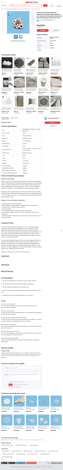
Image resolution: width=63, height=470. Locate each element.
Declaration (44, 466)
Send (11, 384)
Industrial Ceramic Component (8, 454)
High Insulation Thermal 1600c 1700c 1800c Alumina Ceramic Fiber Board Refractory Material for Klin (19, 108)
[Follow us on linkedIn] (61, 463)
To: (7, 371)
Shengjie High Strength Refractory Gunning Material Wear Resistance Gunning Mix (43, 108)
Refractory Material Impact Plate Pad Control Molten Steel (43, 70)
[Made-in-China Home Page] (31, 2)
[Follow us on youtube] (57, 463)
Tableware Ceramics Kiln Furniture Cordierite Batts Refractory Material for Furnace (31, 70)
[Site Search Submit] (45, 5)
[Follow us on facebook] (52, 463)
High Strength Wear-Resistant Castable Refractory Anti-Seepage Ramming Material (18, 70)
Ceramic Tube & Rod (36, 9)
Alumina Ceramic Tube (34, 445)
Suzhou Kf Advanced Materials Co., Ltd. (47, 19)
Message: (6, 374)
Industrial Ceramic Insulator (7, 445)
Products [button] (12, 5)
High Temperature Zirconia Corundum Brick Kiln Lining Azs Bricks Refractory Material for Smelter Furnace (55, 108)
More (2, 459)
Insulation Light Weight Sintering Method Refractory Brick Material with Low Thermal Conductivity (19, 89)
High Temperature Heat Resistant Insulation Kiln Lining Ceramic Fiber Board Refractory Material (55, 89)
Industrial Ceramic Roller (45, 454)
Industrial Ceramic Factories (40, 451)
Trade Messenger (21, 463)
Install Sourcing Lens (32, 463)
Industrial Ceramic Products (25, 9)
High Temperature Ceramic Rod (21, 445)
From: (7, 368)
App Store (4, 463)
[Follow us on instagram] (55, 463)
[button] (2, 2)
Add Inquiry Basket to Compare (18, 40)
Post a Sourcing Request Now (15, 386)
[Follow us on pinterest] (59, 463)
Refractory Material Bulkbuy (7, 457)
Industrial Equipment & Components (12, 9)
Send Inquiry (43, 30)
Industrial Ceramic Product (53, 451)
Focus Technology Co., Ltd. (22, 466)
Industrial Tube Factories (16, 451)
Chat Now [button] (57, 30)
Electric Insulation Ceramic (33, 454)
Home (2, 9)
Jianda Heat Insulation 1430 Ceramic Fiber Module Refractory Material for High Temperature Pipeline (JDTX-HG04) (55, 70)
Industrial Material (5, 451)
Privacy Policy (50, 466)
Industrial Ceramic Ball (20, 454)
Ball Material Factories (28, 451)
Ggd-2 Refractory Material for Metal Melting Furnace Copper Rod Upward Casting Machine (7, 89)
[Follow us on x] (54, 463)
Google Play (12, 463)
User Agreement (38, 466)
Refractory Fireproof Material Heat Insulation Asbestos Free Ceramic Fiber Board (31, 108)
